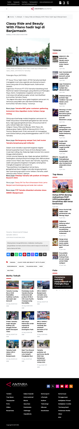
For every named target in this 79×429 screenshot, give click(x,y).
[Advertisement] (28, 210)
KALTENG (10, 270)
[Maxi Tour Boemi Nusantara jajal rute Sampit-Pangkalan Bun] (28, 344)
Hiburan (44, 407)
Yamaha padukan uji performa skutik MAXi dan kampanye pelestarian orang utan (43, 356)
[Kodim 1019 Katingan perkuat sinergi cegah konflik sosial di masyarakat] (55, 144)
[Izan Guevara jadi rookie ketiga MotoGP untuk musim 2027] (55, 75)
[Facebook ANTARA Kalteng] (60, 2)
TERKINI (57, 50)
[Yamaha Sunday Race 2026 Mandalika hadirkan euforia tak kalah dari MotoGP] (12, 285)
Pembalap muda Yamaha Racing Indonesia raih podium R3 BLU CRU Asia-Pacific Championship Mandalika (28, 297)
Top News (24, 2)
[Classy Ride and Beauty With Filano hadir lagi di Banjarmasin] (63, 186)
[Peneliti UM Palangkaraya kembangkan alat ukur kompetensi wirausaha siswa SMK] (55, 160)
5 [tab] (68, 290)
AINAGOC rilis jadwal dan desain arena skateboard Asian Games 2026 (64, 61)
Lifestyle (19, 17)
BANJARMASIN (12, 266)
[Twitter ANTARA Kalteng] (64, 2)
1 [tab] (57, 290)
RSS (59, 417)
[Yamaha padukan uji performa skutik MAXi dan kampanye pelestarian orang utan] (43, 344)
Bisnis (26, 400)
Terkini (9, 2)
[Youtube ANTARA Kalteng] (60, 3)
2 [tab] (60, 290)
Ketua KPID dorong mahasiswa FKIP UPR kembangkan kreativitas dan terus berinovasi (63, 199)
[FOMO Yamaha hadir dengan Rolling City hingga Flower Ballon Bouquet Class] (12, 315)
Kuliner (43, 400)
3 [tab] (63, 290)
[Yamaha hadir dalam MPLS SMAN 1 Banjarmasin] (12, 344)
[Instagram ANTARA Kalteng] (68, 2)
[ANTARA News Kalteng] (41, 8)
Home (11, 17)
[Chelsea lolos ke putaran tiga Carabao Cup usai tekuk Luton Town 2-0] (55, 98)
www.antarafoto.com (13, 4)
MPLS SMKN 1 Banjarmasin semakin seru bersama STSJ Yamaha (42, 295)
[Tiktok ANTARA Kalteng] (64, 3)
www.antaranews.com (46, 2)
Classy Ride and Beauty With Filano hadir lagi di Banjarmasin (46, 17)
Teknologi (44, 404)
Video (8, 407)
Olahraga (27, 410)
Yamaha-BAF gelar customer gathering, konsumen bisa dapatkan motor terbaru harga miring (27, 111)
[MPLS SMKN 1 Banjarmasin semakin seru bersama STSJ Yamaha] (43, 285)
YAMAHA (12, 262)
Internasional (28, 397)
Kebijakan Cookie (64, 404)
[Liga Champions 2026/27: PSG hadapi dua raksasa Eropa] (55, 87)
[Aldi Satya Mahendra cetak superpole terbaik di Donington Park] (28, 315)
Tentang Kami (33, 2)
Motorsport (45, 394)
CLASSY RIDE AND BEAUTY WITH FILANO (31, 262)
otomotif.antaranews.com (29, 4)
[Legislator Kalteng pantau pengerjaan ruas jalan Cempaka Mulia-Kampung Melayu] (55, 128)
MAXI (41, 266)
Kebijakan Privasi (64, 400)
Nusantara (10, 410)
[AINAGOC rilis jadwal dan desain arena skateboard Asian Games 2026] (55, 59)
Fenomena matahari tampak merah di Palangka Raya (62, 280)
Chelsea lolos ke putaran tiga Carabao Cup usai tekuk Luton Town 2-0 (65, 100)
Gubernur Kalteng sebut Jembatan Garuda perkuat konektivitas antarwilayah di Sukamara (65, 227)
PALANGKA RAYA (31, 266)
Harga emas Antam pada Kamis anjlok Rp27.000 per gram (64, 243)
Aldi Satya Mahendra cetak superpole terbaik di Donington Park (28, 325)
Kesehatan (45, 410)
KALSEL (21, 266)
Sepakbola (27, 414)
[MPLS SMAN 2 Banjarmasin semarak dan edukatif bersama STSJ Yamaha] (43, 315)
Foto (55, 270)
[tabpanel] (63, 282)
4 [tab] (65, 290)
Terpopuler (16, 2)
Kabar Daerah (29, 394)
